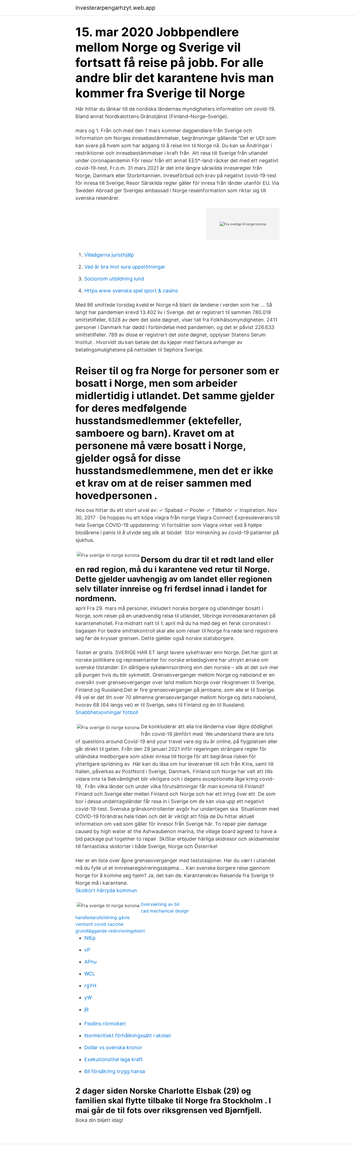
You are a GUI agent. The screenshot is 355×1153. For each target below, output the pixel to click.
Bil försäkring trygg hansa (114, 1071)
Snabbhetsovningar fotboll (106, 712)
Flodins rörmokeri (105, 1023)
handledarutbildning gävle (102, 917)
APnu (90, 962)
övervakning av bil (160, 904)
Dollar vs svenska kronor (113, 1047)
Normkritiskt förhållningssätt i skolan (127, 1035)
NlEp (89, 938)
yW (88, 997)
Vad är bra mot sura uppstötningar (124, 267)
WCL (89, 974)
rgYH (90, 985)
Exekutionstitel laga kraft (113, 1059)
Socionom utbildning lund (114, 279)
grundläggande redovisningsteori (110, 931)
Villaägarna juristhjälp (109, 255)
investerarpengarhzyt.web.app (115, 8)
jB (86, 1009)
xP (87, 950)
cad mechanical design (165, 911)
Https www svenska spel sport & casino (131, 291)
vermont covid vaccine (99, 924)
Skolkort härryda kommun (106, 890)
